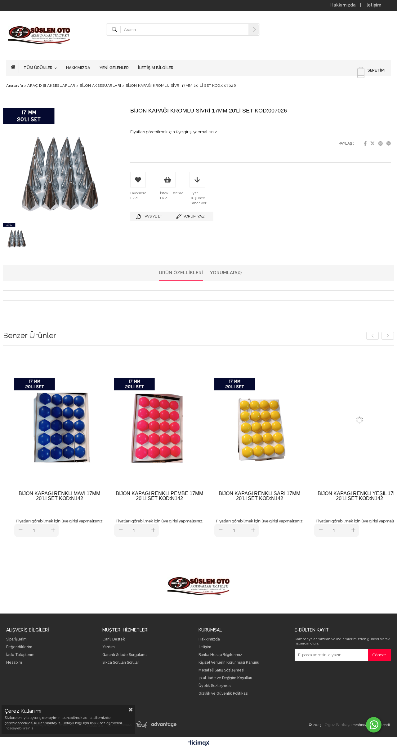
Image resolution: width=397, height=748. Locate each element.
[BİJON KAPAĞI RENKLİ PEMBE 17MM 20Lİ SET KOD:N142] (147, 420)
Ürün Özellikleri (181, 272)
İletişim (373, 5)
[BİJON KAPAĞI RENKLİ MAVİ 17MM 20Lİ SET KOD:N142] (47, 420)
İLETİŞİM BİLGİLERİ (156, 67)
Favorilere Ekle (47, 444)
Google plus (388, 143)
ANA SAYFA (15, 68)
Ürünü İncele (69, 444)
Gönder (379, 655)
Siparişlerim (16, 639)
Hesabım (14, 663)
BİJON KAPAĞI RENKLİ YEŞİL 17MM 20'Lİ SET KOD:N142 (348, 496)
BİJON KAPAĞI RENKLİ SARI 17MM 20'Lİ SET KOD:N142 (248, 496)
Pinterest (380, 143)
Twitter (372, 143)
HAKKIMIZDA (78, 67)
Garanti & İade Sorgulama (125, 655)
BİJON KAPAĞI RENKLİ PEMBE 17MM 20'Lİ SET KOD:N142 (148, 496)
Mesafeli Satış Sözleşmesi (221, 670)
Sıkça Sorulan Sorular (120, 663)
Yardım (108, 647)
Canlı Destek (113, 639)
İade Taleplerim (20, 655)
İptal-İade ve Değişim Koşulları (225, 678)
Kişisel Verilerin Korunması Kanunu (228, 663)
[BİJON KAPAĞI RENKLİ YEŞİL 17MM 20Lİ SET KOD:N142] (347, 420)
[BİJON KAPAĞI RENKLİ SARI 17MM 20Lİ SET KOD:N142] (248, 420)
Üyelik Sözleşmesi (214, 686)
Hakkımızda (343, 5)
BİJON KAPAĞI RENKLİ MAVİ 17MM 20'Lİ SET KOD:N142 (48, 496)
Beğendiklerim (19, 647)
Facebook (365, 143)
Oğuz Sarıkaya (338, 724)
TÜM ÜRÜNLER (38, 67)
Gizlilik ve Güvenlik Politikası (223, 694)
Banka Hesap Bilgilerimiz (220, 655)
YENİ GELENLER (114, 67)
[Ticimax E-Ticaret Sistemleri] (199, 743)
